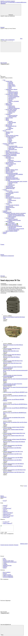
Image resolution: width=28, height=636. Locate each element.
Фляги (9, 166)
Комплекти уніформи (13, 93)
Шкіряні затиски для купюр (14, 220)
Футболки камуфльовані (13, 96)
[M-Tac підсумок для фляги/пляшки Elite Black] (15, 427)
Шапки (10, 88)
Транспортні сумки (12, 149)
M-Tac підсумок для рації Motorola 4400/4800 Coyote (14, 395)
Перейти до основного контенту (8, 1)
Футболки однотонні (13, 95)
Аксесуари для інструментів (14, 161)
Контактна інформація (8, 577)
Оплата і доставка (8, 2)
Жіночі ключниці (12, 216)
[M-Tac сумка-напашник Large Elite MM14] (15, 457)
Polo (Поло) (10, 98)
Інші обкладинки (12, 227)
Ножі (9, 159)
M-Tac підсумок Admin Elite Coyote (11, 350)
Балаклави (10, 82)
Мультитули (11, 160)
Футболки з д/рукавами (13, 101)
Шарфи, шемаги (11, 85)
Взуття (4, 130)
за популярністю (4, 284)
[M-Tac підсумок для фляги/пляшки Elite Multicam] (15, 439)
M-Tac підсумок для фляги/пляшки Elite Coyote (13, 435)
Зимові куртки (11, 111)
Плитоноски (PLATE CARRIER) (15, 174)
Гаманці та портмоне (13, 219)
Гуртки (9, 199)
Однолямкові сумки (12, 146)
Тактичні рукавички (12, 115)
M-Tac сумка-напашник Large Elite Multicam (13, 466)
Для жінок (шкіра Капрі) (13, 229)
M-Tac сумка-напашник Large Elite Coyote (12, 453)
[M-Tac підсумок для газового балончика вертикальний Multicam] (15, 376)
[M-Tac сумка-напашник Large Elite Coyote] (15, 451)
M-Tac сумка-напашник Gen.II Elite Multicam (13, 344)
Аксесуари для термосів (13, 205)
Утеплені (10, 123)
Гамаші (10, 141)
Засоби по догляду (12, 142)
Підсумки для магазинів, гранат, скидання (17, 181)
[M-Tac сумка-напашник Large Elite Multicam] (15, 463)
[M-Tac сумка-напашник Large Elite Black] (15, 445)
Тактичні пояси (11, 175)
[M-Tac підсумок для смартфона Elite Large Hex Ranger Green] (15, 418)
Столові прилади (12, 200)
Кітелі (9, 90)
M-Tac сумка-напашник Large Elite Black (12, 447)
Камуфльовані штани (13, 91)
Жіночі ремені (11, 222)
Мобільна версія (23, 543)
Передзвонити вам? (5, 64)
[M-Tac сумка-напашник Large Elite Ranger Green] (15, 469)
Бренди (4, 233)
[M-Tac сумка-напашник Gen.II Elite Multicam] (15, 331)
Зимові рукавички (12, 116)
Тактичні (10, 121)
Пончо (9, 127)
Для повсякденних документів (15, 226)
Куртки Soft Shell (12, 110)
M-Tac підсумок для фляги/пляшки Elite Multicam (14, 441)
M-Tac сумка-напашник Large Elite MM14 (12, 459)
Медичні (10, 183)
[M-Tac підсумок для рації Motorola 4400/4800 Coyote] (15, 392)
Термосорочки (11, 105)
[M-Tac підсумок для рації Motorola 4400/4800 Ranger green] (15, 408)
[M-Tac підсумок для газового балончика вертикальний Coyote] (15, 367)
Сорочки (10, 100)
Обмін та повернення (17, 2)
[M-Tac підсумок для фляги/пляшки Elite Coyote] (15, 433)
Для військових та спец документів (16, 228)
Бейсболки (10, 83)
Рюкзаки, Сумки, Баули (8, 143)
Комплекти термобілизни (14, 108)
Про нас (2, 2)
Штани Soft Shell (12, 122)
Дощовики (10, 128)
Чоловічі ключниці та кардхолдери (16, 214)
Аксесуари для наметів (13, 192)
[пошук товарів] (11, 47)
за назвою (20, 284)
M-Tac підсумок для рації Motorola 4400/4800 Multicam (15, 404)
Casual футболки (12, 97)
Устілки (10, 138)
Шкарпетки (10, 137)
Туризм (4, 189)
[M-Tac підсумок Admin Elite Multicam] (15, 354)
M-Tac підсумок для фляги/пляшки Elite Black (13, 429)
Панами (10, 87)
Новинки (5, 232)
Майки (9, 102)
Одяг (4, 80)
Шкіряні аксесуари (7, 212)
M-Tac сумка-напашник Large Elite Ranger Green (13, 472)
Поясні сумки (11, 148)
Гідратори (10, 164)
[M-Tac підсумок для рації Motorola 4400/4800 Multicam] (15, 400)
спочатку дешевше (12, 284)
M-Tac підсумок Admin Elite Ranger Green (12, 363)
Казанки (10, 202)
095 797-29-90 (4, 62)
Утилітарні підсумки (13, 182)
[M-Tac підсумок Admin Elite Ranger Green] (15, 360)
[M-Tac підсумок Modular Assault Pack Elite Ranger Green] (15, 305)
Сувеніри (5, 210)
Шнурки (10, 140)
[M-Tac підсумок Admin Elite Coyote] (15, 348)
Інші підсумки (11, 184)
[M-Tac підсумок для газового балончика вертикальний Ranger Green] (15, 384)
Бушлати (10, 113)
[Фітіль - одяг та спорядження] (7, 531)
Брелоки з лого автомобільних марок (16, 215)
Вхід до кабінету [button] (6, 572)
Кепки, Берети (11, 84)
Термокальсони (11, 107)
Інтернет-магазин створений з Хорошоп (9, 544)
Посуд (9, 201)
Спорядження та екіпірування (9, 155)
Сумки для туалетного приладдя (15, 147)
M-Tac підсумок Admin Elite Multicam (11, 357)
